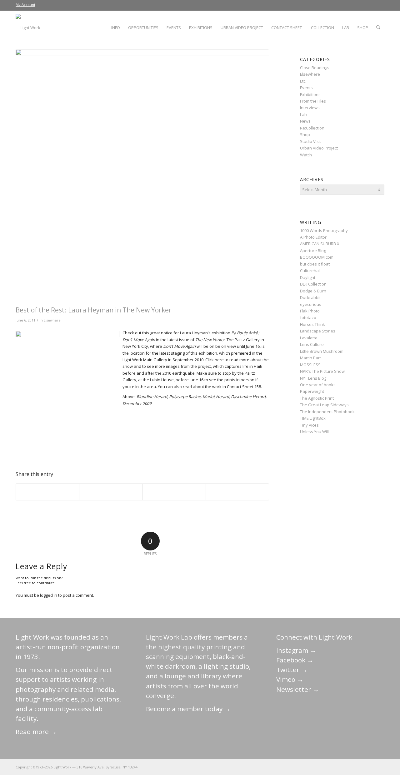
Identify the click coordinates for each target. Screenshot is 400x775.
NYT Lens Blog (313, 378)
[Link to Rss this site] (379, 767)
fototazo (308, 317)
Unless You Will (314, 431)
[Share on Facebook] (47, 492)
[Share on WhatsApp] (174, 492)
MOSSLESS (310, 364)
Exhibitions (310, 94)
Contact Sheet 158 (244, 386)
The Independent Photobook (327, 411)
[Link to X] (333, 767)
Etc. (303, 81)
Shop (305, 134)
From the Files (313, 101)
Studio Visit (310, 141)
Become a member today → (188, 708)
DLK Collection (313, 284)
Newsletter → (297, 689)
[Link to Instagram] (351, 767)
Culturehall (310, 270)
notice (166, 333)
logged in (48, 595)
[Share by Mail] (237, 492)
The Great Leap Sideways (324, 405)
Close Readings (314, 67)
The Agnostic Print (317, 398)
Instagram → (296, 650)
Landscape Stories (317, 331)
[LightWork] (28, 27)
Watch (306, 155)
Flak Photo (310, 311)
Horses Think (312, 324)
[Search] (378, 27)
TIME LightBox (313, 418)
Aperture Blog (313, 250)
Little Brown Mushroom (321, 351)
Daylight (307, 277)
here (219, 359)
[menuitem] (25, 4)
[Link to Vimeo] (361, 767)
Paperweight (312, 391)
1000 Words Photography (324, 230)
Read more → (36, 731)
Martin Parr (310, 358)
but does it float (315, 264)
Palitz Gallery (247, 339)
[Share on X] (110, 492)
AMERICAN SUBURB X (319, 243)
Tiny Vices (309, 425)
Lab (303, 114)
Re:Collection (312, 128)
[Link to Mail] (323, 767)
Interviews (310, 107)
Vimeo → (289, 679)
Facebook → (294, 660)
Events (306, 87)
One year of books (318, 385)
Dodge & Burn (313, 291)
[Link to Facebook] (342, 767)
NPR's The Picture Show (322, 371)
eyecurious (310, 304)
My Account (25, 4)
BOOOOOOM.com (316, 257)
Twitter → (292, 669)
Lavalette (309, 338)
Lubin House (162, 379)
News (305, 121)
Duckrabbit (310, 297)
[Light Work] (142, 176)
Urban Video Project (319, 148)
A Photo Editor (313, 237)
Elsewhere (52, 320)
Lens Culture (312, 344)
